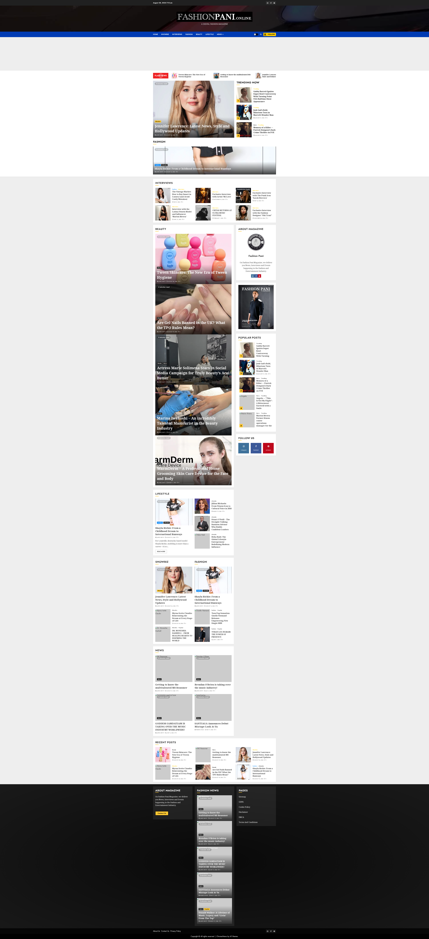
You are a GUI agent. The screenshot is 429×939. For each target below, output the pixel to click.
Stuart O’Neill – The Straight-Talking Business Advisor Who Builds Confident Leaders (220, 524)
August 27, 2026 (171, 691)
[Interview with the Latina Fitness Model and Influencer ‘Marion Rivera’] (162, 213)
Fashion (189, 34)
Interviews (177, 34)
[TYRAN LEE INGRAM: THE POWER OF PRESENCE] (202, 634)
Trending (256, 89)
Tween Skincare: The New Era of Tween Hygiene (182, 755)
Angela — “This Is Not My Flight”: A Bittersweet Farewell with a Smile (264, 403)
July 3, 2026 (209, 691)
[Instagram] (256, 276)
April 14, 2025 (177, 219)
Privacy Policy (175, 931)
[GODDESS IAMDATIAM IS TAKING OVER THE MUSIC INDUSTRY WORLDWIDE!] (173, 707)
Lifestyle (210, 34)
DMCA (241, 817)
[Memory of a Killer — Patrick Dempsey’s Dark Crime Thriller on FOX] (244, 129)
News (219, 34)
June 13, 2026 (170, 733)
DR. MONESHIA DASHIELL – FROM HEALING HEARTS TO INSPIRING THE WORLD (182, 635)
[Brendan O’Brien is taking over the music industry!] (213, 668)
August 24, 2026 (170, 135)
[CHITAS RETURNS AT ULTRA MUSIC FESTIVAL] (203, 213)
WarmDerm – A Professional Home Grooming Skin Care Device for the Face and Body (192, 473)
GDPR (241, 802)
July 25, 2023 (171, 432)
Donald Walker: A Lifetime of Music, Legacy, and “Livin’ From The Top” (214, 915)
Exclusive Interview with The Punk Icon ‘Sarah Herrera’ (262, 195)
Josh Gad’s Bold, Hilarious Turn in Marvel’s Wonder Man (263, 112)
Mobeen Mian (200, 730)
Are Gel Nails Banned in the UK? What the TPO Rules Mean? (191, 325)
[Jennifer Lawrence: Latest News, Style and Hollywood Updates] (193, 109)
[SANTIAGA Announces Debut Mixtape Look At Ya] (213, 707)
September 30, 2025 (219, 199)
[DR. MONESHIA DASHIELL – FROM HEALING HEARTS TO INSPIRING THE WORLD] (162, 634)
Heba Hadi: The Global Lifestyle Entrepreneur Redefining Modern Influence (220, 542)
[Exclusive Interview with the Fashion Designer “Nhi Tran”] (243, 213)
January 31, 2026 (259, 118)
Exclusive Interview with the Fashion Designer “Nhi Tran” (262, 213)
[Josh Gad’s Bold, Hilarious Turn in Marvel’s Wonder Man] (244, 112)
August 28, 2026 (172, 281)
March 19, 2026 (217, 511)
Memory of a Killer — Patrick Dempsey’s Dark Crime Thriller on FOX (264, 130)
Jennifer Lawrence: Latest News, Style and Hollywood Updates (192, 128)
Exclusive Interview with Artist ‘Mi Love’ (221, 195)
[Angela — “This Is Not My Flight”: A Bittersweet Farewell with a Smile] (247, 402)
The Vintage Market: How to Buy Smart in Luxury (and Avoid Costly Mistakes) (181, 195)
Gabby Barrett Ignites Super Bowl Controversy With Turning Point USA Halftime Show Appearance (264, 96)
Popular (181, 627)
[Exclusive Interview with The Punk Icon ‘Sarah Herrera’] (243, 195)
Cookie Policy (244, 807)
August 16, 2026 (170, 172)
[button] (260, 34)
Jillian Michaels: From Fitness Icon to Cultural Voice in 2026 (221, 506)
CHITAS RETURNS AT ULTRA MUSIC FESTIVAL (222, 213)
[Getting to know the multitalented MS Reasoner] (173, 668)
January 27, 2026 (259, 135)
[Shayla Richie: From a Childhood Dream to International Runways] (214, 160)
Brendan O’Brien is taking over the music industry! (213, 686)
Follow (271, 34)
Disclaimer (243, 812)
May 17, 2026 (210, 730)
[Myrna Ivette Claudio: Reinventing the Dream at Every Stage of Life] (162, 616)
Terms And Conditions (248, 822)
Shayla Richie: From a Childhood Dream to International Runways (193, 168)
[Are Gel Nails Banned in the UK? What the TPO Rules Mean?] (193, 309)
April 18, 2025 (172, 382)
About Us (156, 931)
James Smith (159, 135)
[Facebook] (252, 276)
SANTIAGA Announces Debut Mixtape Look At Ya (211, 725)
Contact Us (162, 813)
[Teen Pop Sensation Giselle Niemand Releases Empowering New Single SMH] (202, 616)
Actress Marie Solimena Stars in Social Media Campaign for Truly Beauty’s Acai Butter (193, 372)
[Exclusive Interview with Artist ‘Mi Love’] (203, 195)
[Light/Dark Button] (256, 34)
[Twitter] (259, 276)
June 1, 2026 (216, 639)
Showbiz (165, 34)
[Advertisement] (214, 54)
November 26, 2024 (259, 218)
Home (155, 34)
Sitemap (242, 797)
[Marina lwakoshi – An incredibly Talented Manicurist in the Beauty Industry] (193, 410)
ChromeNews (222, 936)
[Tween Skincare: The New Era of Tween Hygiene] (193, 259)
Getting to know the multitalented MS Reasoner (171, 686)
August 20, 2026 (178, 623)
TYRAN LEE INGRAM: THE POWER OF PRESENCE (221, 634)
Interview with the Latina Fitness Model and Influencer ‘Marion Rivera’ (181, 213)
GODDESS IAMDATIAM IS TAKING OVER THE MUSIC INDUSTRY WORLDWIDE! (170, 726)
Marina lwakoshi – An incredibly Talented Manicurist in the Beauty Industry (187, 423)
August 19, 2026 (172, 332)
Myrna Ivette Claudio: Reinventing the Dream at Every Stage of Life (182, 617)
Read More (161, 552)
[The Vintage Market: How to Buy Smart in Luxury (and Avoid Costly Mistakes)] (162, 195)
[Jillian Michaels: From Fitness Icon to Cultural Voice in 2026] (202, 506)
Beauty (199, 34)
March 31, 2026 (214, 921)
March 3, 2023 (172, 482)
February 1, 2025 (218, 218)
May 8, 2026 (177, 202)
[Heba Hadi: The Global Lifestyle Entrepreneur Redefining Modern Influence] (202, 541)
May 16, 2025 (257, 201)
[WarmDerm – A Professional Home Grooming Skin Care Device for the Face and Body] (193, 460)
